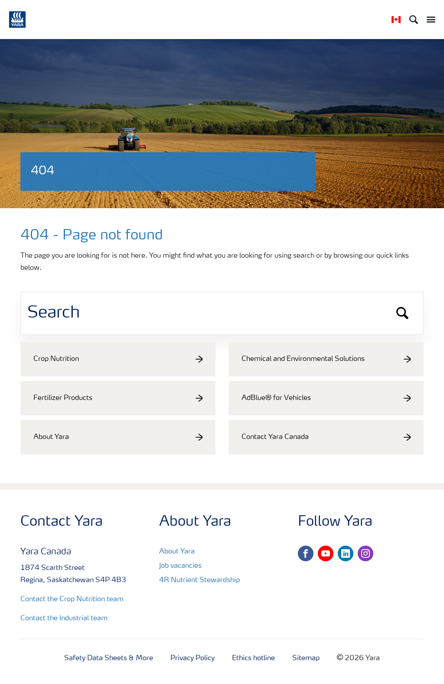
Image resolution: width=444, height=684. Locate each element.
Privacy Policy (192, 658)
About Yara (177, 551)
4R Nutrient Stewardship (199, 580)
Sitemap (306, 658)
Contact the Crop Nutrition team (72, 599)
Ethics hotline (253, 658)
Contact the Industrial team (64, 618)
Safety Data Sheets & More (108, 658)
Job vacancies (180, 566)
